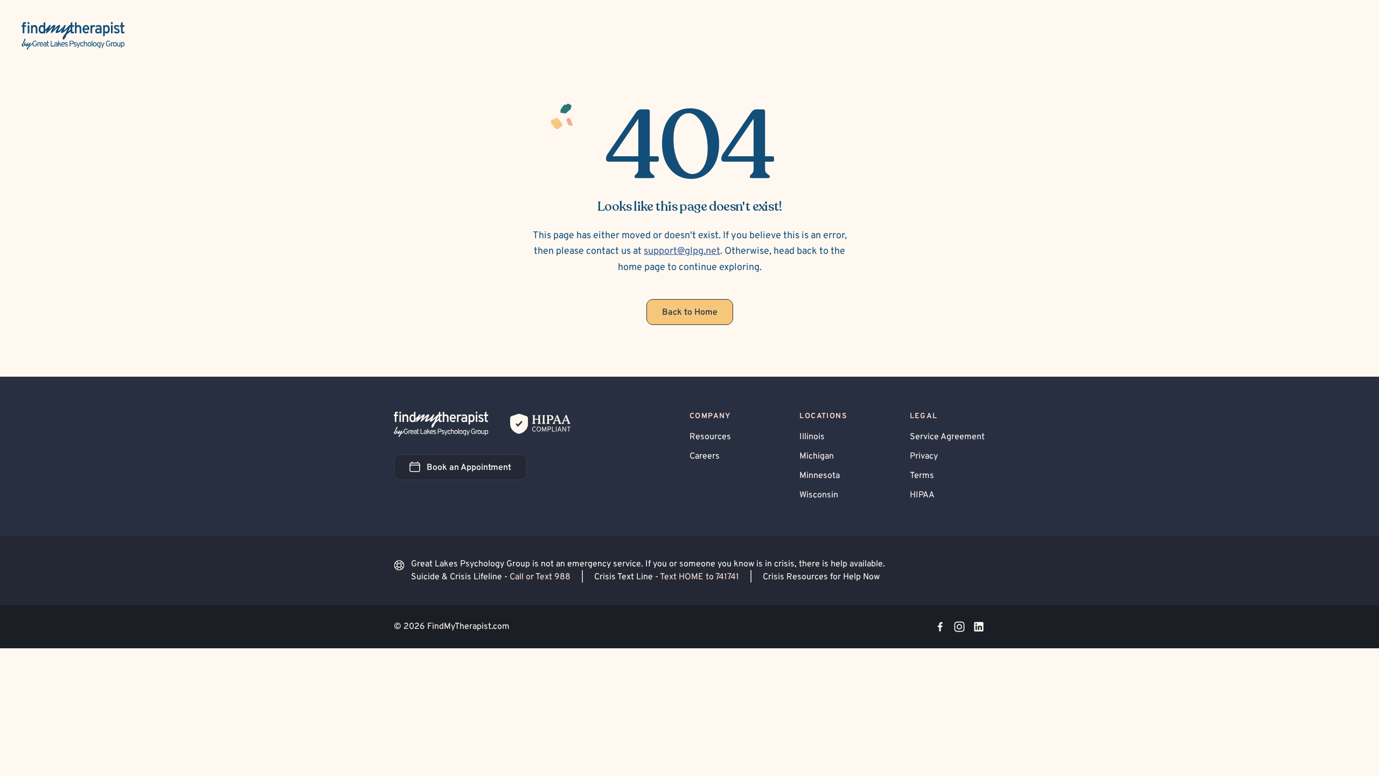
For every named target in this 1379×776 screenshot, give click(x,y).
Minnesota (819, 475)
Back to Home (690, 312)
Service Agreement (947, 437)
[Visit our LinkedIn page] (978, 626)
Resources (710, 437)
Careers (705, 456)
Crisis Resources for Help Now (821, 577)
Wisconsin (818, 495)
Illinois (812, 437)
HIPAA (922, 495)
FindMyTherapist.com (468, 626)
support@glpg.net (682, 251)
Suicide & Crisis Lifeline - (490, 577)
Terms (922, 475)
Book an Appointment (477, 471)
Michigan (816, 456)
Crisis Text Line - (666, 577)
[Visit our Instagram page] (959, 626)
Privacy (924, 456)
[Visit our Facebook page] (940, 626)
